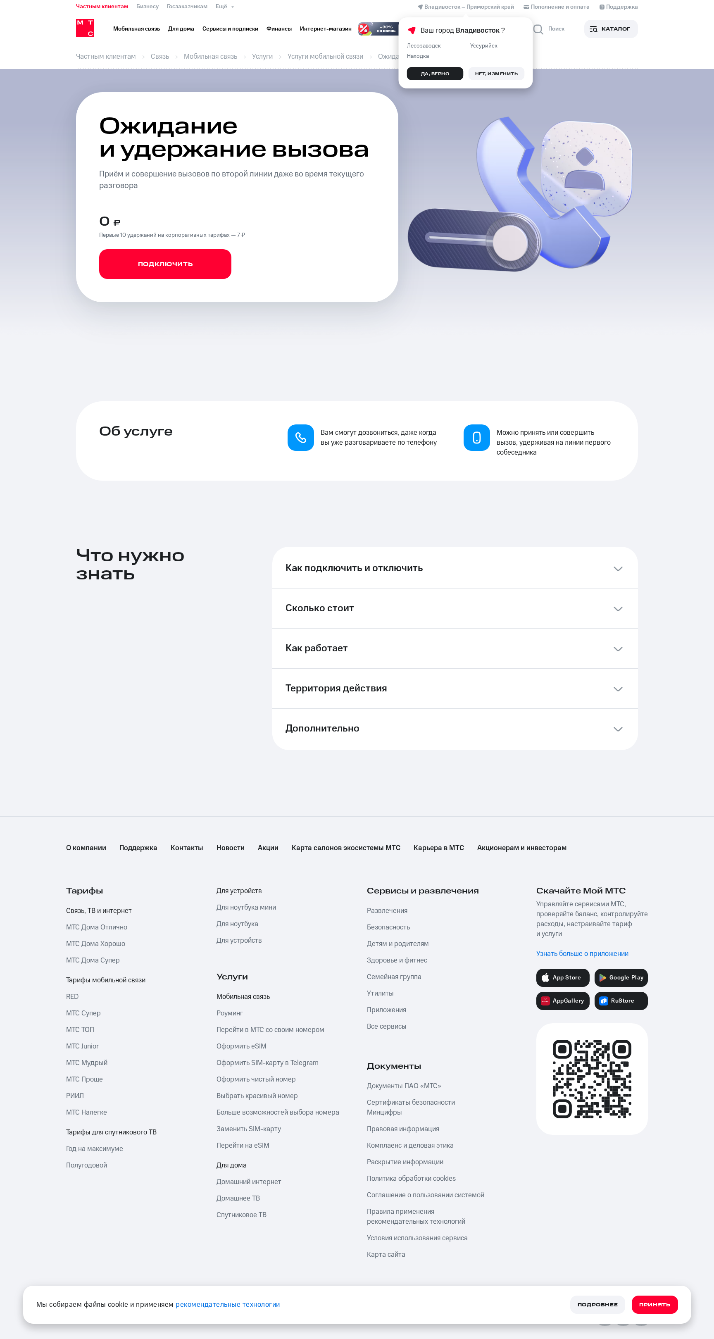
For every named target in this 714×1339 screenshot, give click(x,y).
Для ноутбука (237, 924)
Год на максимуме (94, 1149)
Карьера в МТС (439, 848)
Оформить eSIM (242, 1046)
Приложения (386, 1010)
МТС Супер (83, 1013)
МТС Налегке (86, 1112)
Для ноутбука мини (246, 908)
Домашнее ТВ (238, 1198)
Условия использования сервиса (417, 1238)
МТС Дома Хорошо (95, 944)
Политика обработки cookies (411, 1179)
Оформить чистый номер (256, 1079)
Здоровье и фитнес (397, 960)
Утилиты (380, 993)
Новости (231, 848)
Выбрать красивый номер (257, 1096)
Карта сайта (386, 1255)
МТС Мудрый (86, 1063)
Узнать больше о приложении (582, 954)
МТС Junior (82, 1046)
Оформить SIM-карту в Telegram (268, 1063)
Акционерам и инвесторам (521, 848)
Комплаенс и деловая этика (410, 1146)
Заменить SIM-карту (249, 1129)
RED (72, 997)
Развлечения (387, 911)
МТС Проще (84, 1079)
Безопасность (388, 927)
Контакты (187, 848)
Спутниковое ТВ (242, 1215)
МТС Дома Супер (93, 960)
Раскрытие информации (405, 1162)
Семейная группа (394, 977)
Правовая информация (403, 1129)
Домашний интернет (249, 1182)
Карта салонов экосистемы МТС (346, 848)
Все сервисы (387, 1027)
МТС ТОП (80, 1030)
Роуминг (230, 1013)
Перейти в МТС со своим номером (270, 1030)
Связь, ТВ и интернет (99, 911)
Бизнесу (147, 6)
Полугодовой (86, 1165)
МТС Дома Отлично (96, 927)
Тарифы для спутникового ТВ (111, 1132)
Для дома (232, 1165)
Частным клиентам (102, 6)
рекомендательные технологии (228, 1305)
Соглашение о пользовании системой (425, 1195)
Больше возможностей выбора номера (278, 1112)
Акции (268, 848)
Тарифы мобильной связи (105, 980)
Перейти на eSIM (243, 1146)
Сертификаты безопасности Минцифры (411, 1107)
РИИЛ (75, 1096)
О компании (86, 848)
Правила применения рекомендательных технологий (416, 1217)
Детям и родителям (398, 944)
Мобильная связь (243, 997)
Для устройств (239, 891)
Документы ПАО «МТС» (404, 1086)
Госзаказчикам (187, 6)
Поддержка (138, 848)
